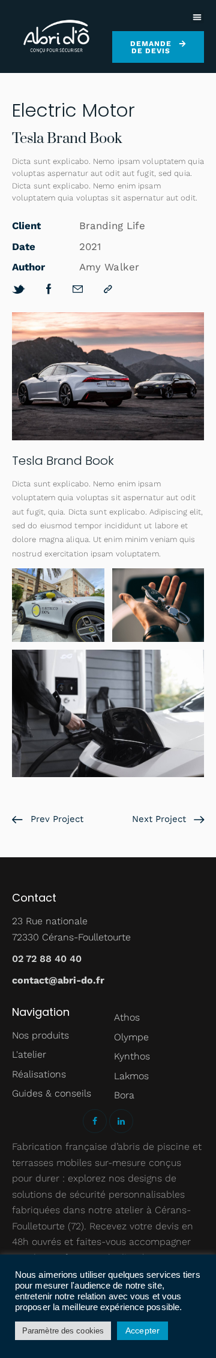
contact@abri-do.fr (58, 980)
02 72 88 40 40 (47, 958)
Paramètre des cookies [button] (63, 1330)
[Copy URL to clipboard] (108, 289)
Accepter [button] (142, 1330)
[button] (198, 17)
